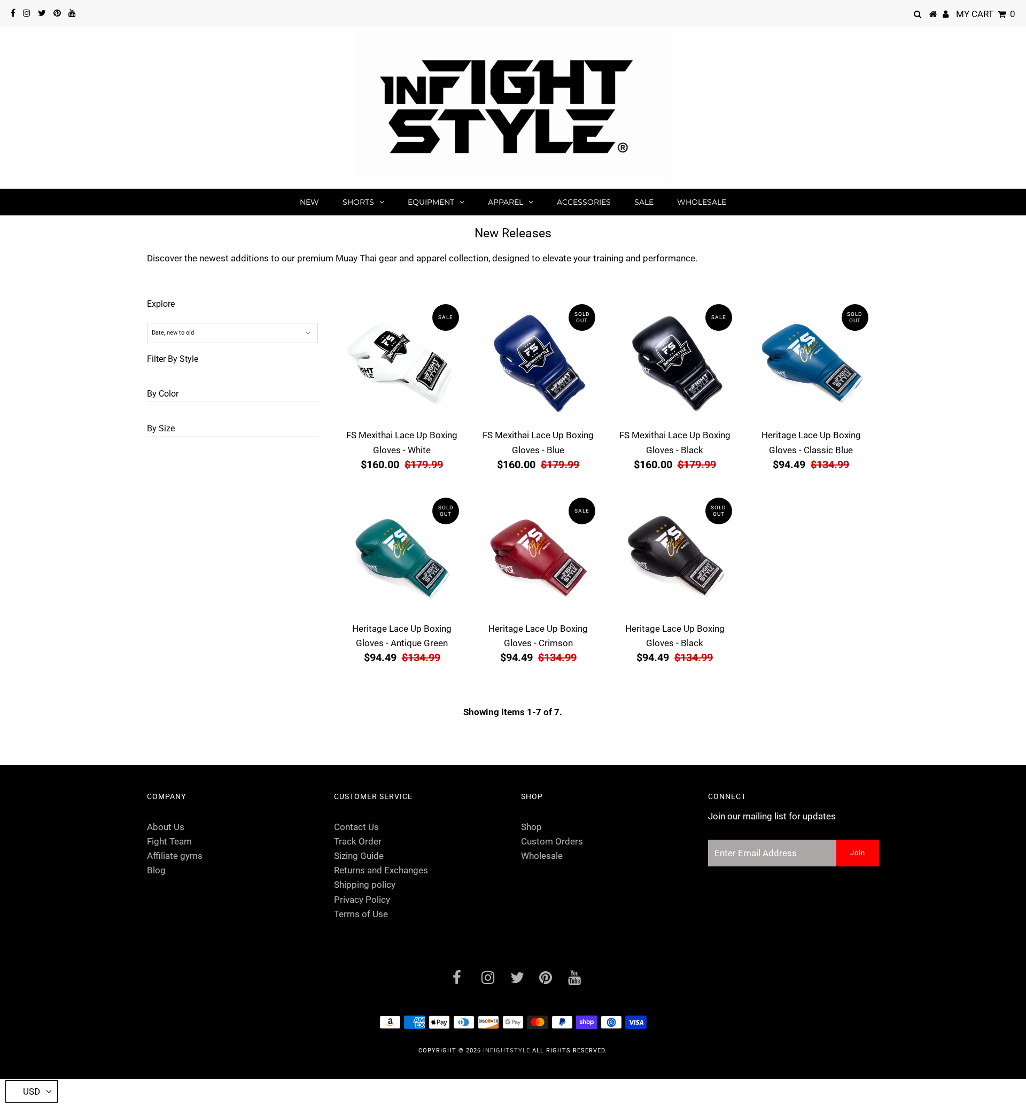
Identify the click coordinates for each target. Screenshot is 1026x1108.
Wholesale (701, 202)
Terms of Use (361, 914)
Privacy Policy (362, 899)
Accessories (584, 202)
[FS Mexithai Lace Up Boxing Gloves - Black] (674, 361)
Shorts (358, 202)
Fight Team (169, 841)
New (309, 202)
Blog (156, 870)
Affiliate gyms (175, 855)
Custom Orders (552, 841)
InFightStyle (506, 1050)
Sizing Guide (359, 855)
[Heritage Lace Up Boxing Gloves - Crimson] (538, 554)
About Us (165, 827)
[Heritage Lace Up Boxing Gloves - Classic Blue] (811, 361)
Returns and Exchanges (381, 870)
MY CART (985, 14)
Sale (644, 202)
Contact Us (356, 827)
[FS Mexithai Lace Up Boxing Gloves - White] (401, 361)
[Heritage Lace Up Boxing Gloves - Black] (674, 554)
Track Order (358, 841)
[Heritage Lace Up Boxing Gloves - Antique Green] (401, 554)
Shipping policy (364, 884)
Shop (531, 827)
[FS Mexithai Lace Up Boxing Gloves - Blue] (538, 361)
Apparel (505, 202)
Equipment (431, 202)
